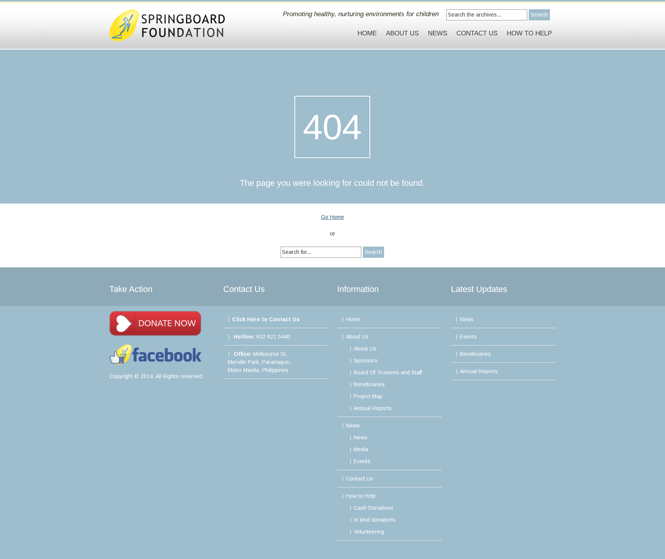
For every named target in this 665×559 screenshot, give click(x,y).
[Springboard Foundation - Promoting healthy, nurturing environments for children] (175, 25)
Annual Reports (373, 408)
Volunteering (369, 532)
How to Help (529, 33)
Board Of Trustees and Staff (388, 372)
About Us (402, 33)
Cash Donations (373, 508)
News (437, 33)
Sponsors (366, 360)
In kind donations (375, 520)
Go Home (332, 217)
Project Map (368, 396)
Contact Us (477, 33)
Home (367, 33)
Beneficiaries (369, 384)
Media (361, 449)
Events (362, 461)
